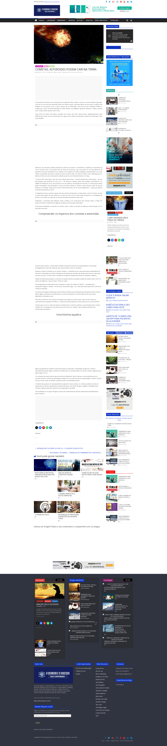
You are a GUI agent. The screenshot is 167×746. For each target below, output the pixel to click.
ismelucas (38, 72)
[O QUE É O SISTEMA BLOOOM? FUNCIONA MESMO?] (111, 504)
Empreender (61, 20)
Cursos (41, 20)
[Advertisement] (68, 88)
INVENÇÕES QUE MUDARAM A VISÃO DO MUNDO (88, 596)
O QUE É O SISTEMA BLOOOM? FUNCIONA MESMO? (124, 506)
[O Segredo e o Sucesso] (36, 20)
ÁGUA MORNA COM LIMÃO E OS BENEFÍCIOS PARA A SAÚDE (124, 348)
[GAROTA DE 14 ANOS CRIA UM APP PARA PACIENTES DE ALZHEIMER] (119, 324)
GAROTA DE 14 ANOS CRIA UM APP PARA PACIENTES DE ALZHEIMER (118, 319)
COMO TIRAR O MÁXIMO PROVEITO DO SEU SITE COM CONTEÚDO (117, 619)
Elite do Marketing (101, 674)
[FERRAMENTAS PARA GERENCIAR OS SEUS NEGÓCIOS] (112, 430)
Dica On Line (99, 671)
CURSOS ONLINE (100, 713)
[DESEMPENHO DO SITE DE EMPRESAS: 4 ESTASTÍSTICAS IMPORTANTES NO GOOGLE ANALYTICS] (108, 625)
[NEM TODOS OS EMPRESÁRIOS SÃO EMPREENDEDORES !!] (112, 449)
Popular (111, 333)
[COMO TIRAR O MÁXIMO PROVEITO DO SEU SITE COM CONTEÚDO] (117, 614)
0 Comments (59, 72)
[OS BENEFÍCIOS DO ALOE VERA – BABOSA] (112, 356)
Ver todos (128, 192)
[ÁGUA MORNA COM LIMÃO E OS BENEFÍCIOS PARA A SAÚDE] (112, 345)
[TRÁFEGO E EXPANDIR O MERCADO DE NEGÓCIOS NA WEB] (117, 638)
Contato (78, 674)
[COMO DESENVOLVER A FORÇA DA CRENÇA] (119, 197)
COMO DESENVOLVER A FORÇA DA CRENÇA (117, 218)
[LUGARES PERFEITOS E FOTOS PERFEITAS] (68, 481)
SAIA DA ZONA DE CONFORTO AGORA (65, 474)
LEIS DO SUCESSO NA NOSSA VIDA (124, 441)
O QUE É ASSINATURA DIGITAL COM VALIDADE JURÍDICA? (114, 588)
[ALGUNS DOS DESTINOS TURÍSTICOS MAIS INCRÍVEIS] (111, 108)
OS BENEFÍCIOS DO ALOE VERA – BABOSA (124, 358)
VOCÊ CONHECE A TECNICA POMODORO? (125, 270)
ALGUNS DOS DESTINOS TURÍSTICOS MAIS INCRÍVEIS (125, 109)
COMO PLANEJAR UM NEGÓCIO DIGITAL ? (124, 496)
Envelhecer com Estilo (102, 677)
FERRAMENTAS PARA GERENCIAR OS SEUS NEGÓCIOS (124, 433)
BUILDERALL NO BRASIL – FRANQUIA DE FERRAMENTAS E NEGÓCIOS (76, 453)
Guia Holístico (99, 682)
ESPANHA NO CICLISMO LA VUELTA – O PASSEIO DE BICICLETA (59, 448)
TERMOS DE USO (81, 671)
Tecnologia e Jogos (101, 707)
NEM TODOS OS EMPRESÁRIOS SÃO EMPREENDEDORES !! (124, 451)
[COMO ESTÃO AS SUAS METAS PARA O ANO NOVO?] (92, 460)
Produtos (89, 20)
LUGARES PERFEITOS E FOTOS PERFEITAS (66, 495)
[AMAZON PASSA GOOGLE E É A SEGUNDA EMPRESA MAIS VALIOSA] (83, 631)
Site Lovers (99, 704)
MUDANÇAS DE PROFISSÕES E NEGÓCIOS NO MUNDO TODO (68, 516)
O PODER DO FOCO (42, 515)
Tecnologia (114, 20)
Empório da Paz (100, 679)
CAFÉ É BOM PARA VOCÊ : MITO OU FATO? (123, 369)
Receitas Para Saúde (101, 699)
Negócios (72, 20)
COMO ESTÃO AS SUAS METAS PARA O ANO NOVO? (92, 474)
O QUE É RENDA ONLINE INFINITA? (55, 2)
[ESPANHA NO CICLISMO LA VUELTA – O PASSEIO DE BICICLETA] (111, 118)
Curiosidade (51, 20)
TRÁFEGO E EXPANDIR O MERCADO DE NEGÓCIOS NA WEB (115, 642)
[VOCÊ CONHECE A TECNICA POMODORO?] (111, 268)
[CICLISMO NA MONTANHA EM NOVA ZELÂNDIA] (111, 129)
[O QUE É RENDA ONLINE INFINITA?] (117, 300)
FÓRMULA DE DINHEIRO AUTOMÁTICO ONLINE (122, 596)
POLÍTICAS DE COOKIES (102, 710)
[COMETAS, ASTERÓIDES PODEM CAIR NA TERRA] (119, 418)
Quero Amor (99, 696)
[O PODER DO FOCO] (45, 502)
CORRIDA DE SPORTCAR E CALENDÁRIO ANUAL (124, 379)
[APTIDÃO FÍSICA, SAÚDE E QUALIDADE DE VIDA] (112, 335)
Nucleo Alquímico (101, 693)
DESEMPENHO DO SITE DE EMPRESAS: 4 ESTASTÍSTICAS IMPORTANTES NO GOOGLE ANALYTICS (122, 629)
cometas (73, 72)
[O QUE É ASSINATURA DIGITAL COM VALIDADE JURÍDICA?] (117, 584)
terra (81, 72)
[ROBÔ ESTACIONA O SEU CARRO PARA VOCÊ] (119, 310)
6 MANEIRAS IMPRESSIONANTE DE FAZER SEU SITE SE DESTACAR (121, 607)
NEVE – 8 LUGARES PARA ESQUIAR (123, 98)
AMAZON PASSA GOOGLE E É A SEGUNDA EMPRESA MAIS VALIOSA (82, 636)
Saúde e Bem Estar (101, 20)
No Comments (123, 101)
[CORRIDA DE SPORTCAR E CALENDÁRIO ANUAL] (112, 376)
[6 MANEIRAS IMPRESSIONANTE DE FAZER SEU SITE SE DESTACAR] (108, 603)
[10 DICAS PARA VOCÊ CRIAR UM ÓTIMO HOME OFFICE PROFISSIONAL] (111, 257)
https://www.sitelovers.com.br (42, 701)
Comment (129, 333)
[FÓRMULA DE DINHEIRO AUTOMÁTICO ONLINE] (108, 594)
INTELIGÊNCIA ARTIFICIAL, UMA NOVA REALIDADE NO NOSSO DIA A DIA (45, 475)
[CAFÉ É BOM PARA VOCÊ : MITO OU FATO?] (112, 366)
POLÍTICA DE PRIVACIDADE (83, 668)
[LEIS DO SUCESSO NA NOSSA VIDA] (112, 440)
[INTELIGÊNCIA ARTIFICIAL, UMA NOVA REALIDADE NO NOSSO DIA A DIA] (45, 460)
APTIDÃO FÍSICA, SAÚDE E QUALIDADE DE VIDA (124, 338)
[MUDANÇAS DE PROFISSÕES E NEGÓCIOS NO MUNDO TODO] (68, 502)
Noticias (80, 20)
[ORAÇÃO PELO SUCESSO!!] (49, 584)
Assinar (38, 723)
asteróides (67, 72)
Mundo (46, 66)
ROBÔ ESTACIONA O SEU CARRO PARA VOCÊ (118, 306)
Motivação (119, 212)
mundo (77, 72)
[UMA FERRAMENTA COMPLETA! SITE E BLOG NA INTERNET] (112, 459)
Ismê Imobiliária (100, 685)
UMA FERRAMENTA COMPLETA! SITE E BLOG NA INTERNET (124, 461)
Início (97, 716)
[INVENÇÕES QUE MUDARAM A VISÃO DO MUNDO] (75, 593)
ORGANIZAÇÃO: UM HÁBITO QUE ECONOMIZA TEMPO (124, 280)
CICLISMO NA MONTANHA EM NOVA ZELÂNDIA (124, 130)
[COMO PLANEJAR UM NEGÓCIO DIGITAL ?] (111, 495)
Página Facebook (113, 47)
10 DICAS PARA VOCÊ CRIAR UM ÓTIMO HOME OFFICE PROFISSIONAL (124, 260)
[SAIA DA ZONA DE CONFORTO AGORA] (68, 460)
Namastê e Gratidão (101, 690)
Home (103, 741)
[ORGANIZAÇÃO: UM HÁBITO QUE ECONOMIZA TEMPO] (111, 278)
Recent (120, 333)
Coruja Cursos (100, 668)
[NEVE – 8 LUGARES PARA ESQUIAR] (111, 98)
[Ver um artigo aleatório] (131, 20)
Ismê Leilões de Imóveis (102, 688)
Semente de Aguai (101, 702)
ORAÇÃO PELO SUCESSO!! (47, 604)
